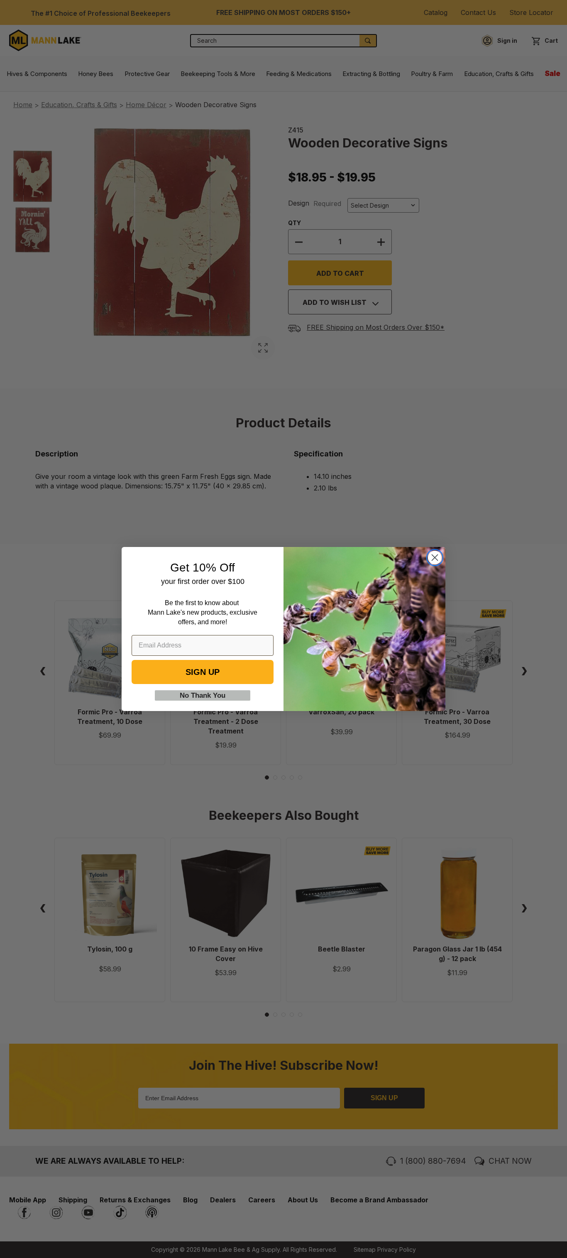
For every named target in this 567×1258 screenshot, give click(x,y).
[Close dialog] (435, 557)
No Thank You (202, 695)
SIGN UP (203, 672)
